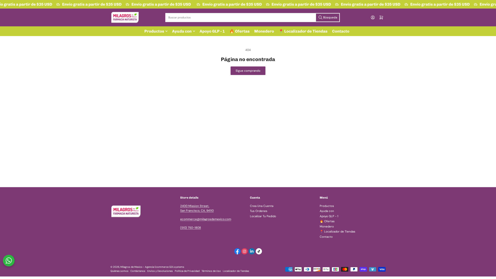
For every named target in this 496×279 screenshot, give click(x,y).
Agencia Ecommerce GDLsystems (164, 267)
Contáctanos (137, 271)
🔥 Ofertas (239, 31)
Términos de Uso (211, 271)
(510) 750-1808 (190, 228)
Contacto (340, 31)
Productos (154, 31)
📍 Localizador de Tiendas (303, 31)
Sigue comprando (248, 71)
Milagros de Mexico (131, 267)
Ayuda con (182, 31)
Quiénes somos (119, 271)
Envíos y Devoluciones (160, 271)
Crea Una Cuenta (261, 206)
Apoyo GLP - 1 (212, 31)
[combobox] (252, 17)
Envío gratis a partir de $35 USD (91, 4)
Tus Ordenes (258, 211)
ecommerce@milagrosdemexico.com (205, 219)
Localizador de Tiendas (236, 271)
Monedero (264, 31)
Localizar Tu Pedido (263, 216)
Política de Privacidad (187, 271)
